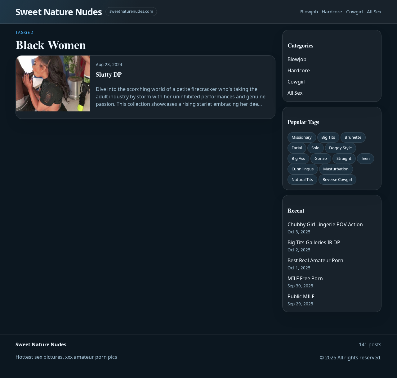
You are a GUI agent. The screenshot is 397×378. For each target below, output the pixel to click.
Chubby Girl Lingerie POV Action (325, 224)
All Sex (374, 11)
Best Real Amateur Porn (315, 260)
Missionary (302, 137)
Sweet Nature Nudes (59, 12)
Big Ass (298, 158)
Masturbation (336, 169)
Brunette (353, 137)
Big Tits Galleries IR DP (314, 242)
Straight (344, 158)
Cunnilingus (303, 169)
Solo (315, 148)
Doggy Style (340, 148)
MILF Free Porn (305, 278)
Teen (365, 158)
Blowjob (309, 11)
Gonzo (320, 158)
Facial (297, 148)
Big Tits (328, 137)
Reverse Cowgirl (337, 179)
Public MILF (301, 296)
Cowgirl (354, 11)
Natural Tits (302, 179)
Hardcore (332, 11)
